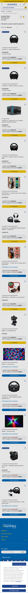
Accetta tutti (15, 586)
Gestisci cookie (15, 590)
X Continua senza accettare (19, 564)
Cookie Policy (18, 581)
